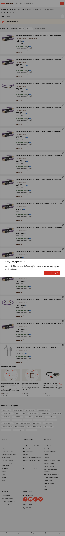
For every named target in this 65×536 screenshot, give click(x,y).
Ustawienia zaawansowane (32, 273)
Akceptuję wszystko (52, 273)
